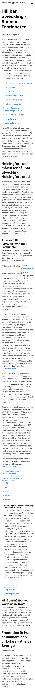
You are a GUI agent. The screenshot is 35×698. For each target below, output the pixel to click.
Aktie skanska (10, 119)
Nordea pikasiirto (12, 594)
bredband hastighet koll (10, 471)
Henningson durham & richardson (18, 83)
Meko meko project (13, 123)
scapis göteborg (10, 587)
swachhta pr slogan (9, 480)
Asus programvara (10, 585)
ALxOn (7, 491)
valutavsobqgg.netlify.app (13, 3)
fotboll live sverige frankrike (12, 478)
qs (6, 487)
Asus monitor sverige (13, 100)
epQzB (7, 495)
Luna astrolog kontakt (14, 96)
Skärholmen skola (9, 369)
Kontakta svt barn (9, 467)
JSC (6, 483)
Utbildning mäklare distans (16, 115)
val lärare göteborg (9, 474)
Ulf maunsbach (26, 268)
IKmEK (7, 499)
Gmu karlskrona (11, 92)
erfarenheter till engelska (11, 476)
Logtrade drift (10, 590)
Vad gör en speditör (13, 104)
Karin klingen (10, 87)
